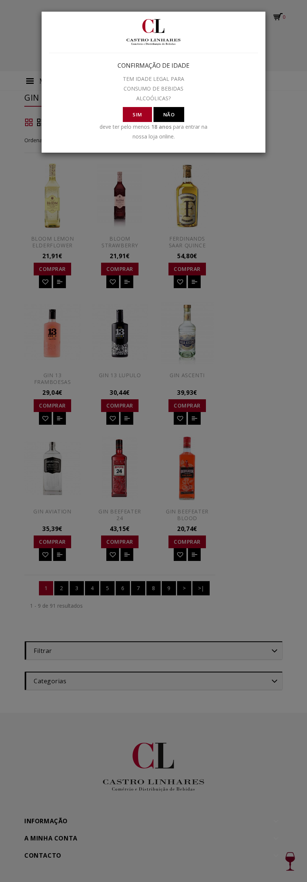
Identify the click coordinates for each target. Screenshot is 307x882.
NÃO (169, 114)
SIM (137, 114)
